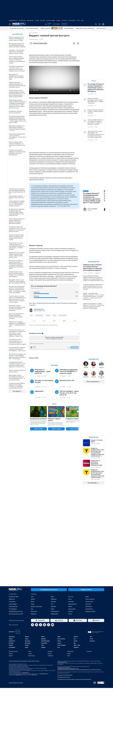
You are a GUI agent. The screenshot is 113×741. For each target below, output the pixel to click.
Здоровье (33, 614)
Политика (71, 601)
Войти (34, 348)
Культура (53, 601)
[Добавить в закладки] (74, 43)
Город (32, 604)
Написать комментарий (40, 43)
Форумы (42, 20)
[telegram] (32, 624)
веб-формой (34, 674)
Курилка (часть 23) (67, 380)
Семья (70, 614)
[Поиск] (96, 24)
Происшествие (62, 315)
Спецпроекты (89, 609)
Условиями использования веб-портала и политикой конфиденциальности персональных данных (79, 669)
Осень (70, 599)
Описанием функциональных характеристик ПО (67, 668)
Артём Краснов (39, 309)
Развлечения (71, 609)
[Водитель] (32, 292)
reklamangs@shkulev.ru (62, 662)
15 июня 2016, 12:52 (33, 39)
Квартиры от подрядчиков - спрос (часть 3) (43, 371)
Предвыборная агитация (15, 611)
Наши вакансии (13, 606)
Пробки (57, 24)
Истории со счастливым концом (44, 381)
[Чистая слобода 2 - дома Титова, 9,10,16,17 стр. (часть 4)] (57, 394)
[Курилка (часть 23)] (57, 383)
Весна (32, 601)
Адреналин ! (39, 391)
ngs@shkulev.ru (25, 672)
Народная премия (90, 611)
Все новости (17, 34)
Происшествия (72, 604)
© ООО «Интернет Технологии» (16, 682)
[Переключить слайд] (78, 412)
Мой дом (53, 606)
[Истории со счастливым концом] (32, 383)
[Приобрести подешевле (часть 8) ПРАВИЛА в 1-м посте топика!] (57, 373)
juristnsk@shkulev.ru (44, 673)
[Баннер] (57, 28)
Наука (52, 609)
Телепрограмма (50, 20)
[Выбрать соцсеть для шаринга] (78, 43)
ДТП (31, 315)
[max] (44, 624)
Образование (54, 614)
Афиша (58, 20)
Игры (78, 20)
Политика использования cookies (64, 675)
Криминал (53, 599)
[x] (48, 624)
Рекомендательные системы (63, 677)
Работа (70, 606)
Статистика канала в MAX (16, 614)
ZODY (82, 20)
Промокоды (22, 20)
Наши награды (13, 604)
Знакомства (30, 20)
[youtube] (52, 624)
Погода (37, 20)
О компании (12, 601)
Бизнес (33, 599)
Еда (32, 609)
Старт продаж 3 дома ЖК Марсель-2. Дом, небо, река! (16, 196)
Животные (34, 611)
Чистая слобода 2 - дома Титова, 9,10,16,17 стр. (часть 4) (69, 393)
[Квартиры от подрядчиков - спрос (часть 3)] (32, 373)
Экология (88, 604)
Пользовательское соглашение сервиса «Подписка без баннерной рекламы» (74, 679)
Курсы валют (72, 20)
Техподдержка (13, 609)
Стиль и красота (89, 599)
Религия (70, 611)
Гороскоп (64, 20)
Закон (54, 315)
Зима (52, 596)
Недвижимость (13, 20)
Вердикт (48, 315)
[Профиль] (103, 24)
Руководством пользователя (63, 667)
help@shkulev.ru (19, 674)
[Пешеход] (32, 296)
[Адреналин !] (32, 394)
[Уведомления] (99, 24)
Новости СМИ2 (34, 358)
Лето (52, 604)
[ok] (40, 624)
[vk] (36, 624)
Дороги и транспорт (36, 606)
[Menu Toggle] (10, 24)
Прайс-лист (12, 599)
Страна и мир (89, 601)
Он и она (70, 596)
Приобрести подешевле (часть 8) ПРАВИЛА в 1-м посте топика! (69, 371)
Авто (32, 596)
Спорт (87, 596)
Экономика (88, 606)
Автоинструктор (39, 315)
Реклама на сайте (13, 596)
